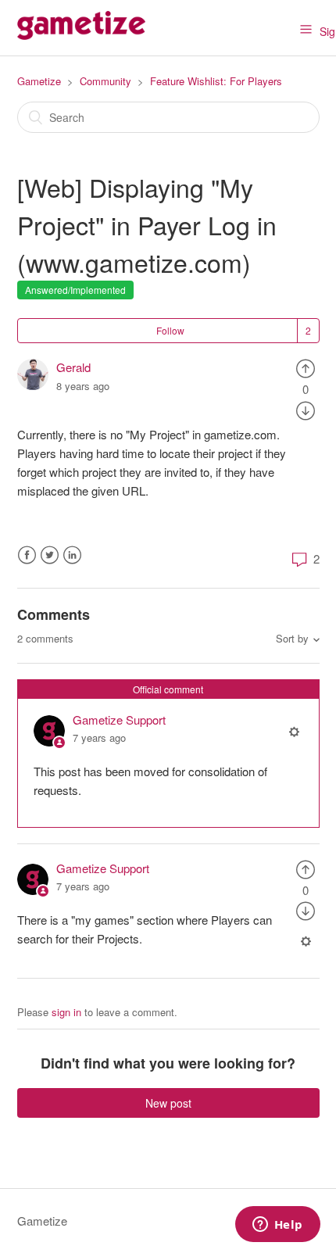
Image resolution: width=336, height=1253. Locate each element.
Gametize (39, 80)
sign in (66, 1011)
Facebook (27, 555)
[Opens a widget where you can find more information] (277, 1225)
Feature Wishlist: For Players (216, 80)
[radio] (305, 367)
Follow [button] (170, 330)
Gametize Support (119, 719)
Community (105, 80)
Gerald (73, 367)
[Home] (81, 35)
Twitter (49, 555)
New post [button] (168, 1103)
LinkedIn (72, 555)
